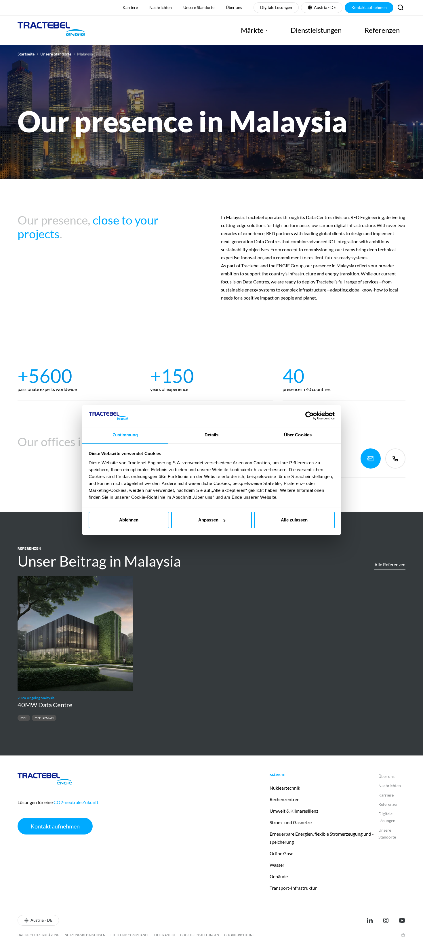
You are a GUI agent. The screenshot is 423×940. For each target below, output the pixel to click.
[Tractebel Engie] (51, 30)
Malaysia (85, 54)
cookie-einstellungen (199, 935)
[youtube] (402, 920)
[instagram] (385, 920)
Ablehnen (128, 519)
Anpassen (208, 519)
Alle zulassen (294, 519)
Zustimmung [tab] (125, 434)
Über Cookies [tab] (298, 434)
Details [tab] (212, 434)
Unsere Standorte (55, 54)
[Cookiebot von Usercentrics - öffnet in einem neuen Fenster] (309, 415)
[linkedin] (369, 920)
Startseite (26, 54)
